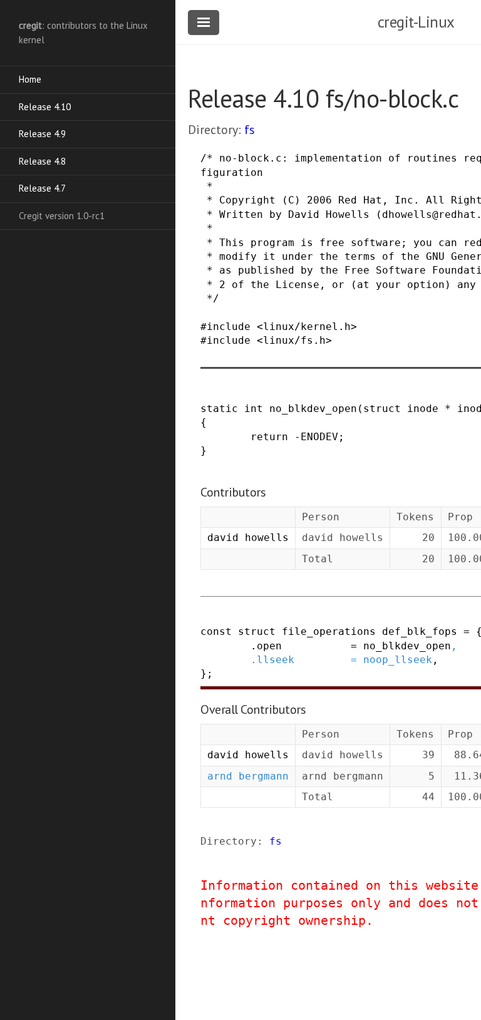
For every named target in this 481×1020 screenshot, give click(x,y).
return (269, 437)
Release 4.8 (42, 161)
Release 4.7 (42, 188)
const (216, 631)
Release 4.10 (45, 107)
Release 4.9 (42, 134)
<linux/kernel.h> (307, 326)
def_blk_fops (419, 631)
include (229, 326)
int (253, 409)
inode (422, 409)
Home (30, 79)
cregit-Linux (416, 22)
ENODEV (319, 437)
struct (382, 409)
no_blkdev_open (313, 409)
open (269, 646)
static (219, 409)
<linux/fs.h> (294, 340)
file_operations (329, 631)
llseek (275, 660)
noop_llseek (397, 660)
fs (249, 129)
